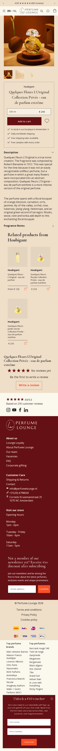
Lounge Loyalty (15, 443)
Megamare (34, 658)
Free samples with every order (25, 142)
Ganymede (34, 655)
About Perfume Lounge (20, 447)
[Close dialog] (52, 699)
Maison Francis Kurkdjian (14, 657)
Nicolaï (9, 682)
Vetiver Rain (35, 679)
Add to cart (24, 121)
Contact (10, 484)
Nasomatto (12, 668)
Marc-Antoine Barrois (17, 651)
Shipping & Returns (17, 479)
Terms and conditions (29, 609)
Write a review (29, 385)
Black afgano (36, 665)
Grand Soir (34, 675)
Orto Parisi (11, 665)
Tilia (31, 672)
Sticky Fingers (36, 689)
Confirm (44, 589)
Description (11, 152)
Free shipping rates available (24, 138)
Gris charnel (35, 668)
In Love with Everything (35, 684)
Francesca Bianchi (15, 678)
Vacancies (11, 456)
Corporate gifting (16, 465)
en (9, 11)
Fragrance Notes (14, 225)
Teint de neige (36, 651)
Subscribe (29, 742)
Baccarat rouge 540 (39, 648)
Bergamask (35, 662)
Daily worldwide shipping (22, 133)
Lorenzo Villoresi (14, 661)
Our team (11, 452)
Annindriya (11, 675)
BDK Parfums (13, 671)
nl (15, 11)
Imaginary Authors (15, 685)
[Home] (29, 11)
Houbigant (29, 86)
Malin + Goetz (13, 689)
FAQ (8, 461)
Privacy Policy (29, 614)
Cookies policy (29, 619)
